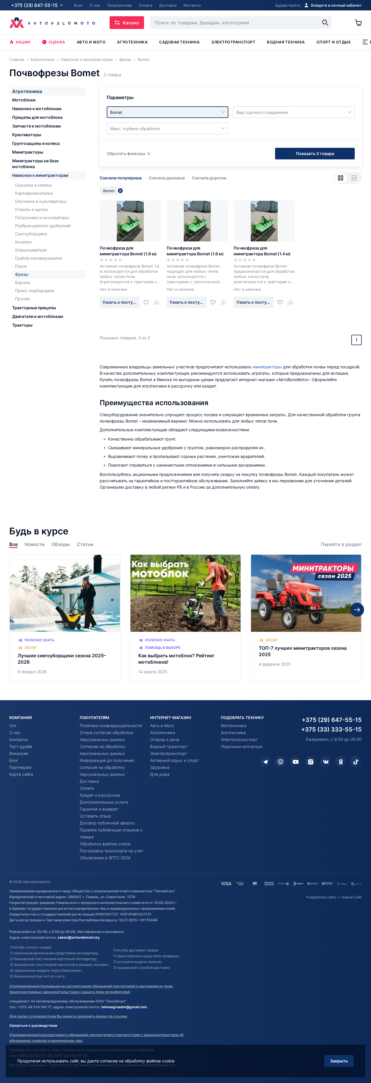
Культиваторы (26, 134)
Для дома (160, 774)
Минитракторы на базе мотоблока (35, 163)
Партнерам (20, 767)
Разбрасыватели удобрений (42, 225)
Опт (13, 725)
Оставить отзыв (95, 815)
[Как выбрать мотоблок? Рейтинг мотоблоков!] (185, 618)
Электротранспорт (233, 42)
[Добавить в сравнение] (158, 302)
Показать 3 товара (315, 153)
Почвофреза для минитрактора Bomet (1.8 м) (128, 250)
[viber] (280, 762)
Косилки (23, 241)
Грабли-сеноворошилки (38, 258)
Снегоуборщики (31, 233)
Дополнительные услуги (104, 802)
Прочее (22, 298)
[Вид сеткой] (340, 178)
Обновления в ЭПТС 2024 (105, 857)
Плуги (21, 266)
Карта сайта (21, 774)
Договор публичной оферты (107, 822)
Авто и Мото (162, 725)
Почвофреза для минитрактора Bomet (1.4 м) (262, 250)
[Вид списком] (354, 178)
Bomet (109, 190)
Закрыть (339, 1060)
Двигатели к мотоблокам (37, 316)
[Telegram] (265, 762)
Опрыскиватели (31, 249)
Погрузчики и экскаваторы (42, 217)
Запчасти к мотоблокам (36, 125)
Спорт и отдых (334, 42)
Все (13, 544)
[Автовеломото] (52, 22)
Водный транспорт (168, 746)
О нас (15, 732)
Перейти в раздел (341, 544)
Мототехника (233, 725)
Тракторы (22, 325)
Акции (23, 42)
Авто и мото (91, 42)
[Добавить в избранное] (148, 302)
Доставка (89, 781)
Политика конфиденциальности (111, 725)
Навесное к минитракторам (40, 175)
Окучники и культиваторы (41, 201)
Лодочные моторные (241, 746)
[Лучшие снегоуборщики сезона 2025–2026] (65, 618)
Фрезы (21, 274)
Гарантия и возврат (99, 809)
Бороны (22, 282)
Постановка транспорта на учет (111, 850)
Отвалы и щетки (31, 209)
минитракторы (267, 366)
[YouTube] (295, 762)
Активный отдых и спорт (174, 760)
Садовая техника (179, 42)
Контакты (18, 739)
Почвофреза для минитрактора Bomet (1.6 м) (195, 250)
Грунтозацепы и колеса (36, 143)
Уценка (56, 42)
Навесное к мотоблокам (36, 108)
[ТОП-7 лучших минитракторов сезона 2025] (306, 618)
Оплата (87, 788)
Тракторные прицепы (34, 307)
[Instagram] (311, 762)
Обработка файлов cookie (105, 843)
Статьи (85, 544)
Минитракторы (27, 152)
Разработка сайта (321, 897)
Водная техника (286, 42)
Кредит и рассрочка (100, 795)
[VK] (326, 762)
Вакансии (18, 753)
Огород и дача (164, 739)
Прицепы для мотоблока (37, 117)
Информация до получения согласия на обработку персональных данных (107, 767)
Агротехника (132, 42)
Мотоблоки (23, 99)
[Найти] (325, 22)
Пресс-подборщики (34, 290)
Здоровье (160, 767)
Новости (35, 544)
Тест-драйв (20, 746)
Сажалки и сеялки (33, 185)
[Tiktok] (356, 762)
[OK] (341, 762)
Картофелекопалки (34, 193)
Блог (13, 760)
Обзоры (61, 544)
